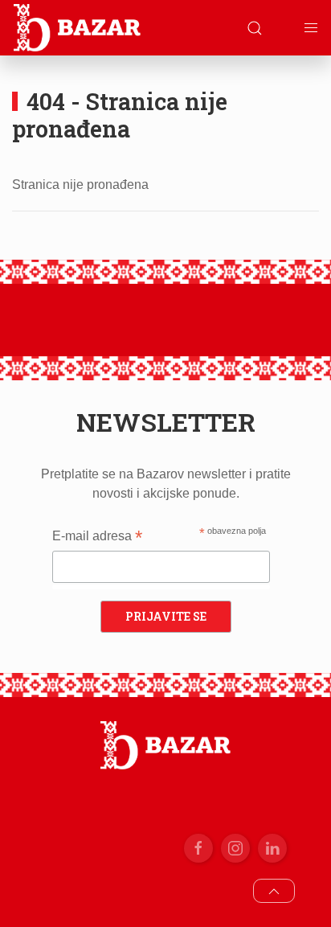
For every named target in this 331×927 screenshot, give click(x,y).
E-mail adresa (97, 537)
